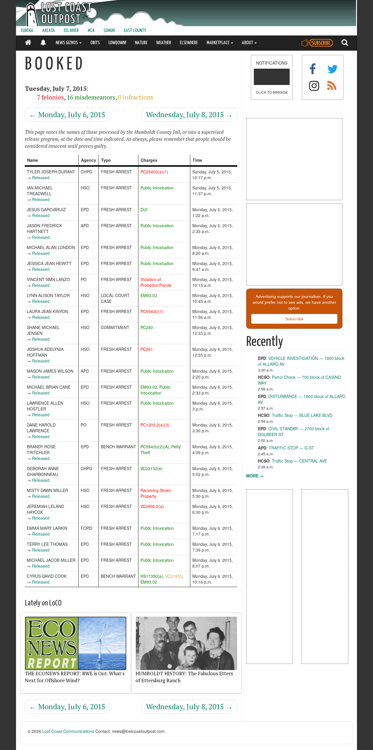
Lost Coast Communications (68, 731)
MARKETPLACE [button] (218, 42)
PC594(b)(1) (151, 311)
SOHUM (109, 30)
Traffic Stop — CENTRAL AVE (299, 461)
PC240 (146, 327)
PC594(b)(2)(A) (154, 446)
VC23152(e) (151, 468)
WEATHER (163, 42)
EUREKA (27, 30)
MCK (91, 30)
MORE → (255, 476)
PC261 (146, 349)
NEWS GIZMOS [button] (67, 42)
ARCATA (48, 30)
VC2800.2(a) (152, 506)
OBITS (95, 42)
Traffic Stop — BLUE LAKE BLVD (302, 415)
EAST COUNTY (135, 30)
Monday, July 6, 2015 (67, 114)
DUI (143, 209)
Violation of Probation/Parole (155, 282)
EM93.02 (148, 295)
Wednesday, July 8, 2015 (189, 114)
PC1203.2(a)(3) (154, 425)
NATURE (141, 42)
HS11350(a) (151, 576)
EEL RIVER (71, 30)
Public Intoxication (157, 188)
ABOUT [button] (248, 42)
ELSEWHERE (189, 42)
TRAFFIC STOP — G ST (291, 448)
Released (41, 177)
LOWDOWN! (117, 42)
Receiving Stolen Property (155, 493)
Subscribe (294, 319)
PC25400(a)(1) (154, 172)
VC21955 (173, 576)
